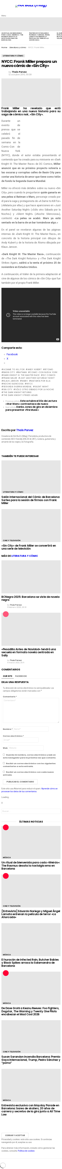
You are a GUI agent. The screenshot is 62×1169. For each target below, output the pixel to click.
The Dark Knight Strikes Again (20, 395)
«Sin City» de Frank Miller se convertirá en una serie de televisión (28, 547)
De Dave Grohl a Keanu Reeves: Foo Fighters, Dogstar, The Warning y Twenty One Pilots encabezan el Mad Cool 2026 (30, 1011)
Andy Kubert (35, 369)
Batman (22, 372)
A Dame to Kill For (14, 369)
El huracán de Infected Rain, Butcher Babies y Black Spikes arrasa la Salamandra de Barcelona (30, 963)
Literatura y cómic (13, 492)
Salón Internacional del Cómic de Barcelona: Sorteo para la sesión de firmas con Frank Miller (30, 500)
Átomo (49, 369)
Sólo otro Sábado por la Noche (34, 389)
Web (5, 748)
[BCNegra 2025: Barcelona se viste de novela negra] (31, 576)
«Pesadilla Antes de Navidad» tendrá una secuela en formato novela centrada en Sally (28, 652)
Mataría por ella (40, 380)
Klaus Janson (11, 380)
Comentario (10, 696)
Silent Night (42, 386)
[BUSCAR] (59, 13)
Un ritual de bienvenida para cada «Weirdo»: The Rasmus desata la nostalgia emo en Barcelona (12, 36)
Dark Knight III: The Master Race (21, 375)
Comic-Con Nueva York (43, 372)
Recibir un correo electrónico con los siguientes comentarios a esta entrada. (29, 765)
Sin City (7, 389)
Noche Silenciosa (13, 383)
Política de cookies (26, 1151)
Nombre (8, 729)
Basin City (9, 372)
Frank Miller (10, 378)
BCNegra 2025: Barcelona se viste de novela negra (30, 598)
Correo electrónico (13, 736)
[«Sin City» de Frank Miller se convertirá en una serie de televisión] (31, 525)
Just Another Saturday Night (37, 378)
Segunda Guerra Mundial (17, 386)
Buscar (58, 811)
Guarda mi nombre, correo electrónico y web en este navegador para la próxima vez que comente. (29, 756)
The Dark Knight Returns (17, 392)
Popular (6, 614)
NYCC (30, 383)
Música (7, 857)
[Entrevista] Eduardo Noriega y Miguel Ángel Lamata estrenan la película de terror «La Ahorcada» (39, 36)
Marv (25, 380)
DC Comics (49, 375)
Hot (6, 827)
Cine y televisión (11, 540)
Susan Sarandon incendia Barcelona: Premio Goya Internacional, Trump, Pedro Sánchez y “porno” (30, 1060)
